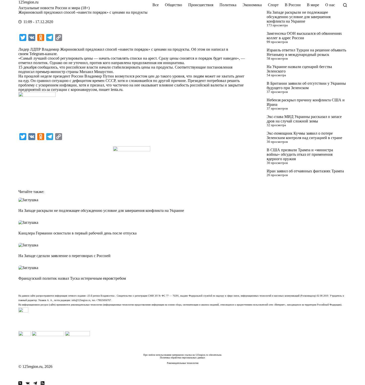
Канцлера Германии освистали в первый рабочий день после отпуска (77, 233)
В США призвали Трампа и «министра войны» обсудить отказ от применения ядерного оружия (300, 154)
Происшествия (200, 5)
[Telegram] (35, 383)
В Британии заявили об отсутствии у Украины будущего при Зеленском (306, 85)
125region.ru (28, 2)
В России (293, 5)
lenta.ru (116, 89)
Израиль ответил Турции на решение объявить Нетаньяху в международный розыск (306, 52)
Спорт (273, 5)
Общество (173, 5)
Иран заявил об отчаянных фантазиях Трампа (305, 171)
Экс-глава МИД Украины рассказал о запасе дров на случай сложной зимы (304, 119)
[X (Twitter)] (20, 383)
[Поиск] (345, 5)
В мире (313, 5)
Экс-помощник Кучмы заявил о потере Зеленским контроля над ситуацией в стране (304, 135)
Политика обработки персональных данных (182, 357)
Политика (227, 5)
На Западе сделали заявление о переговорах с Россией (64, 256)
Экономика (252, 5)
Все (155, 5)
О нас (330, 5)
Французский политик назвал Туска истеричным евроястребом (72, 278)
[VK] (28, 383)
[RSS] (42, 383)
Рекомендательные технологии (182, 363)
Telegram (36, 54)
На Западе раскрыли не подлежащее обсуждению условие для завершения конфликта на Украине (298, 16)
